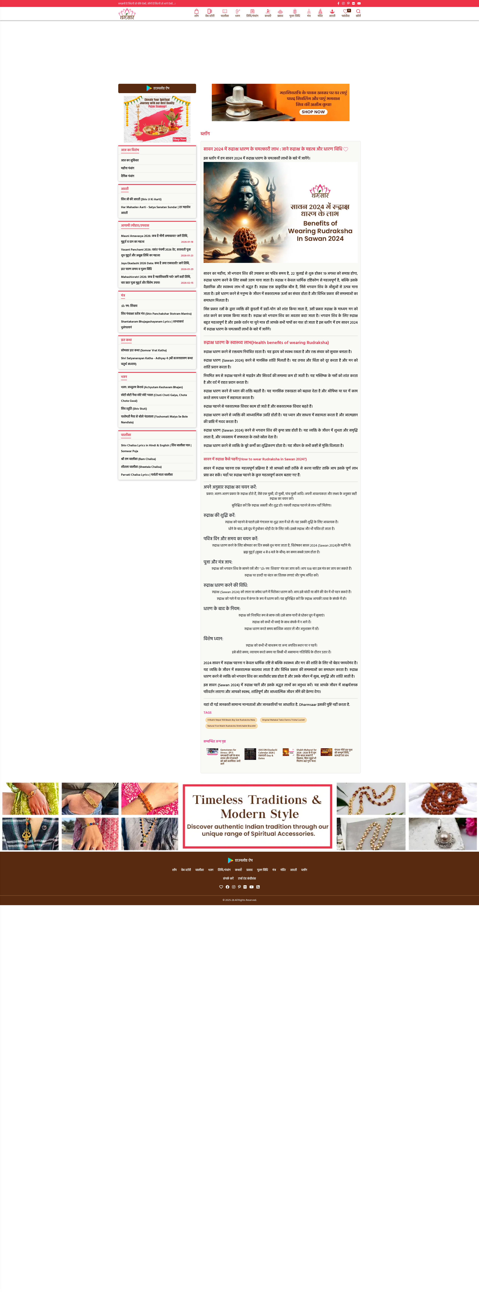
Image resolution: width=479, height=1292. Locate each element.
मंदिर (320, 16)
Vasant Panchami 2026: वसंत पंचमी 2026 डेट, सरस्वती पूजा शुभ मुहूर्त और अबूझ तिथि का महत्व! (157, 252)
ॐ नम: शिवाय (129, 306)
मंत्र (309, 16)
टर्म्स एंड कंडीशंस (247, 878)
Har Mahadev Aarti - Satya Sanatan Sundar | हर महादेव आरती (155, 210)
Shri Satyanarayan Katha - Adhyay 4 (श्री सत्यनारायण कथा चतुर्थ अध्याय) (157, 361)
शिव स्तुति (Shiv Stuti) (134, 408)
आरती (332, 16)
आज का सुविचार (130, 160)
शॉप (196, 16)
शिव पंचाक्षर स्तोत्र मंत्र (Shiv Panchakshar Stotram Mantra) (156, 314)
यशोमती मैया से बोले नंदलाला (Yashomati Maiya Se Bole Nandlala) (154, 419)
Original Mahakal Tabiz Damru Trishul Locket (283, 720)
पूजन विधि (294, 16)
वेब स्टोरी (209, 16)
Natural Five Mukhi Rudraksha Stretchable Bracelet (232, 726)
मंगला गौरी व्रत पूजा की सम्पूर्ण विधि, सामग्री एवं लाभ (305, 753)
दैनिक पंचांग (127, 176)
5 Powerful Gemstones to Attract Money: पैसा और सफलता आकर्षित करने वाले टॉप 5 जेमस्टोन (343, 757)
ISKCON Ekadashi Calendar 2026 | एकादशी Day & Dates (229, 754)
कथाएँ (268, 16)
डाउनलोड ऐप (161, 88)
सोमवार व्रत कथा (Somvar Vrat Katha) (144, 350)
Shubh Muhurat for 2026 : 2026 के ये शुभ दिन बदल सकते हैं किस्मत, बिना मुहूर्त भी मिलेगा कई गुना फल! (268, 756)
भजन (237, 16)
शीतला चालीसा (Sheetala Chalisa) (141, 467)
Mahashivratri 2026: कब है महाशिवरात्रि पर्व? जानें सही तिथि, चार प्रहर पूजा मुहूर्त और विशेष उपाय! (157, 280)
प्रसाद (280, 16)
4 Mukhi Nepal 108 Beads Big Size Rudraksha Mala (231, 720)
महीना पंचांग (127, 168)
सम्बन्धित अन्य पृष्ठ (215, 741)
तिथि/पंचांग (252, 16)
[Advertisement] (239, 48)
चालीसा (225, 16)
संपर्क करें (228, 878)
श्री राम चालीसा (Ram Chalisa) (138, 459)
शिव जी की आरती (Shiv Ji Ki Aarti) (141, 199)
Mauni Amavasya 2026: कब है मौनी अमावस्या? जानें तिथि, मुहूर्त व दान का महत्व (157, 239)
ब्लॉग (205, 134)
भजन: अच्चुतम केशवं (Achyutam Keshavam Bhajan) (152, 387)
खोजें (358, 16)
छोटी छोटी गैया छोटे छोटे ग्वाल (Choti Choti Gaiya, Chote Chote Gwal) (154, 398)
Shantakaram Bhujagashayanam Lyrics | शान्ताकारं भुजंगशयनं (152, 324)
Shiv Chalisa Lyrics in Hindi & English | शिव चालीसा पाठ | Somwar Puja (156, 448)
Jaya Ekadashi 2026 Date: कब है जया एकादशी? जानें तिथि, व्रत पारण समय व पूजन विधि (157, 266)
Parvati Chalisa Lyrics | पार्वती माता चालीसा (147, 474)
